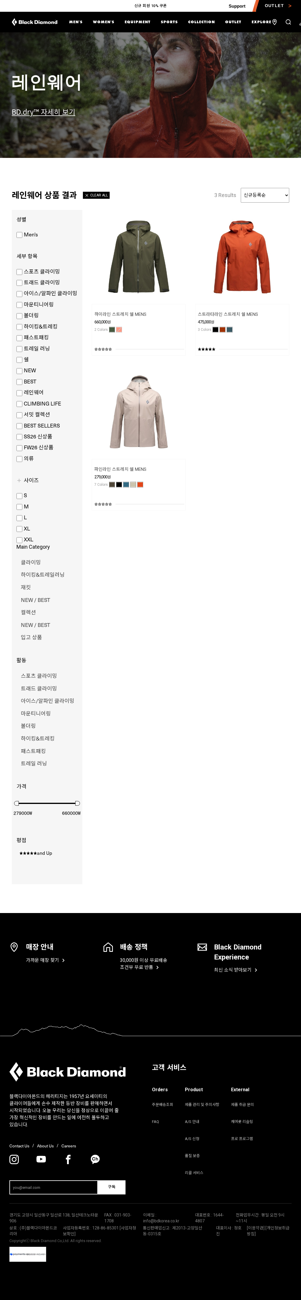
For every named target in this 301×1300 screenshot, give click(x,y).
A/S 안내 (192, 1121)
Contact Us (19, 1146)
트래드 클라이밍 (42, 282)
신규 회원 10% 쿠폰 (150, 6)
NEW (30, 370)
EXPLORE (261, 21)
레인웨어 (34, 392)
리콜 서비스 (194, 1173)
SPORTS (169, 21)
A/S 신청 (192, 1139)
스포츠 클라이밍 (42, 271)
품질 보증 (192, 1156)
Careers (68, 1146)
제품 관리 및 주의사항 (202, 1104)
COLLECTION (201, 21)
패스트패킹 (36, 337)
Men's (31, 234)
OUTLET (233, 21)
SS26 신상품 (38, 436)
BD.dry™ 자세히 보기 (43, 111)
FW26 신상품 (38, 447)
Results (225, 195)
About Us (45, 1146)
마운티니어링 (39, 304)
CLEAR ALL (99, 195)
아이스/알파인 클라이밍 (50, 293)
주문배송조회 (162, 1104)
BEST (30, 381)
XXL (28, 539)
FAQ (155, 1121)
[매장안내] (274, 22)
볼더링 (31, 315)
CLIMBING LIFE (42, 403)
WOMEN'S (103, 21)
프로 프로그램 (242, 1139)
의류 (29, 458)
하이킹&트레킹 (41, 326)
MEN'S (76, 21)
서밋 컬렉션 (37, 414)
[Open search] (288, 22)
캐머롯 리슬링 (242, 1121)
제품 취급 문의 (242, 1104)
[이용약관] (256, 1228)
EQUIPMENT (137, 21)
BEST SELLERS (42, 425)
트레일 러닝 (37, 348)
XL (27, 528)
